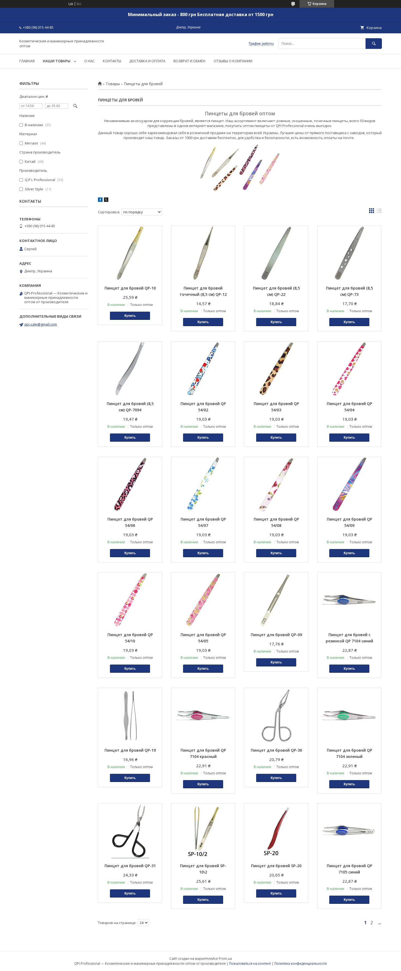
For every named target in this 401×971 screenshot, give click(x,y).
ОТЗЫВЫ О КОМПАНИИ (233, 60)
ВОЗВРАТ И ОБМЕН (189, 60)
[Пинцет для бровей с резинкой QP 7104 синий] (349, 599)
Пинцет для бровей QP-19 (130, 750)
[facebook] (100, 200)
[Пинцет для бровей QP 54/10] (130, 599)
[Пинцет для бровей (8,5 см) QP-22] (276, 253)
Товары (113, 84)
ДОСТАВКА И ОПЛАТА (147, 60)
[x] (106, 200)
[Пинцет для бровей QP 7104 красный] (203, 715)
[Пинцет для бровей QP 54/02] (203, 368)
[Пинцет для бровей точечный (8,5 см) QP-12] (203, 253)
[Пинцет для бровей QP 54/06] (130, 484)
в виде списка (379, 212)
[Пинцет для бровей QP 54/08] (276, 484)
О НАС (89, 60)
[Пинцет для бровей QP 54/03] (276, 368)
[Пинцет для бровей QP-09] (276, 599)
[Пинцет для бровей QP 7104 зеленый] (349, 715)
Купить (130, 316)
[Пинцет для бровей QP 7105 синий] (349, 831)
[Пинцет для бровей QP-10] (130, 253)
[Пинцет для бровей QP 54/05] (203, 599)
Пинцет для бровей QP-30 (276, 750)
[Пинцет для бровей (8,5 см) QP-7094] (130, 368)
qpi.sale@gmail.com (40, 324)
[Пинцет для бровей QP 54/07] (203, 484)
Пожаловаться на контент (250, 963)
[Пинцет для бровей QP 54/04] (349, 368)
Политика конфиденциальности (300, 963)
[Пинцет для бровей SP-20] (276, 831)
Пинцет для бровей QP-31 (130, 865)
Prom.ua (225, 958)
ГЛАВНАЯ (27, 60)
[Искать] (374, 43)
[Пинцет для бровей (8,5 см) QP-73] (349, 253)
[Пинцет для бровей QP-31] (130, 831)
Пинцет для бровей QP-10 (130, 288)
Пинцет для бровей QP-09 (276, 634)
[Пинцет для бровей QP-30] (276, 715)
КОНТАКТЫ (112, 60)
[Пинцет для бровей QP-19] (130, 715)
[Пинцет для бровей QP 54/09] (349, 484)
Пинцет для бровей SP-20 (276, 865)
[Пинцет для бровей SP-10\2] (203, 831)
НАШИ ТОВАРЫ (56, 60)
